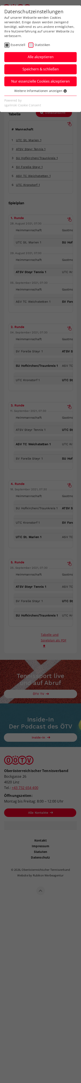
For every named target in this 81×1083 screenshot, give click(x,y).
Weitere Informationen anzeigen (38, 91)
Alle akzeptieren (41, 56)
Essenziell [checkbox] (18, 45)
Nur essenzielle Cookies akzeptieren (40, 81)
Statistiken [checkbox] (42, 45)
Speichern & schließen (40, 69)
